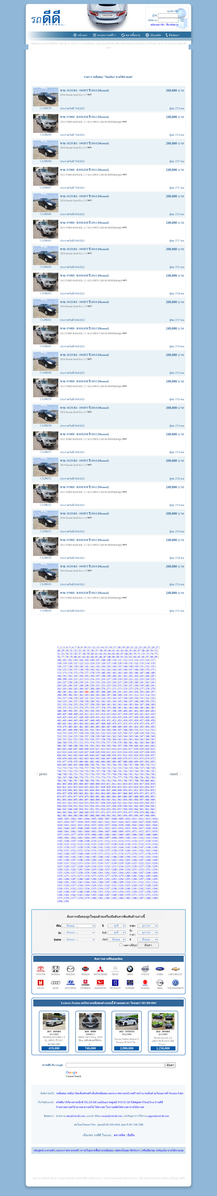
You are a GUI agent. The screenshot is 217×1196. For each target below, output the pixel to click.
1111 (101, 841)
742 (125, 771)
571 (76, 742)
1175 (128, 853)
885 (120, 796)
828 (103, 787)
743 (131, 771)
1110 (94, 841)
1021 (101, 822)
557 (98, 739)
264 (70, 688)
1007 (107, 818)
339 (87, 701)
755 (98, 774)
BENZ (115, 974)
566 (147, 739)
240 (136, 682)
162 (103, 669)
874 (59, 796)
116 (147, 660)
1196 (67, 860)
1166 (67, 853)
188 (147, 672)
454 (125, 720)
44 (126, 650)
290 (114, 691)
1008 (114, 818)
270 (103, 688)
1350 (94, 891)
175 (76, 672)
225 (153, 679)
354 (70, 704)
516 (70, 733)
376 (92, 707)
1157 (107, 850)
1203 (114, 860)
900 (103, 799)
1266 (135, 872)
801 (153, 780)
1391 (66, 901)
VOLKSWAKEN (175, 988)
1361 (67, 895)
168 (136, 669)
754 (92, 774)
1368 (114, 895)
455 (131, 720)
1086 (135, 834)
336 (70, 701)
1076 (67, 834)
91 (122, 657)
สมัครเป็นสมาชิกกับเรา (127, 1150)
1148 (148, 847)
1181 (67, 856)
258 (136, 685)
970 (92, 812)
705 (120, 764)
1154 (87, 850)
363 (120, 704)
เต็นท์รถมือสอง (100, 1093)
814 (125, 783)
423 (153, 714)
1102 (141, 837)
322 (92, 698)
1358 (148, 891)
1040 (128, 825)
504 (103, 730)
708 (136, 764)
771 (87, 777)
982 (59, 815)
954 (103, 809)
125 (98, 663)
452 (114, 720)
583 (142, 742)
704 (114, 764)
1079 (87, 834)
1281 (135, 875)
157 (76, 669)
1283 (148, 875)
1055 (128, 828)
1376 (67, 898)
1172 (107, 853)
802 (59, 783)
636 (136, 752)
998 (147, 815)
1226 (67, 866)
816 (136, 783)
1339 (121, 888)
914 (81, 802)
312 (136, 695)
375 (87, 707)
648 (103, 755)
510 (136, 730)
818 (147, 783)
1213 (80, 863)
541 (109, 736)
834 (136, 787)
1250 (128, 869)
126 (103, 663)
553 (76, 739)
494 (147, 726)
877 (76, 796)
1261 (101, 872)
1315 (60, 885)
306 (103, 695)
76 (58, 657)
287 (98, 691)
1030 (60, 825)
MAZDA (70, 974)
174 (70, 672)
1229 (87, 866)
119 (65, 663)
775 (109, 777)
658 (59, 758)
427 (76, 717)
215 (98, 679)
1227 (74, 866)
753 (87, 774)
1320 (94, 885)
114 (136, 660)
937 (109, 806)
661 (76, 758)
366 (136, 704)
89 (113, 657)
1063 (80, 831)
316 (59, 698)
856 (59, 793)
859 (76, 793)
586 (59, 745)
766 (59, 777)
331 (142, 698)
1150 (60, 850)
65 (113, 653)
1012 (141, 818)
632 (114, 752)
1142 (107, 847)
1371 (135, 895)
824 (81, 787)
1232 (107, 866)
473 (131, 723)
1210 (60, 863)
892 (59, 799)
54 (67, 653)
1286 (67, 879)
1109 (87, 841)
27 (157, 647)
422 (147, 714)
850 (125, 790)
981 (153, 812)
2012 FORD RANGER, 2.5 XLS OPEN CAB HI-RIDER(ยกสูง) (91, 122)
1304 (87, 882)
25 (149, 647)
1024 (121, 822)
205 (142, 676)
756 (103, 774)
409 (76, 714)
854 (147, 790)
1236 (135, 866)
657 (153, 755)
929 (65, 806)
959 (131, 809)
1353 (114, 891)
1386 (135, 898)
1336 (101, 888)
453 (120, 720)
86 (101, 657)
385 (142, 707)
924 (136, 802)
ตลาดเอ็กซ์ (77, 1102)
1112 (107, 841)
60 (92, 653)
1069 (121, 831)
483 (87, 726)
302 (81, 695)
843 (87, 790)
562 (125, 739)
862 (92, 793)
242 (147, 682)
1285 (60, 879)
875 (65, 796)
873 (153, 793)
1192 (141, 856)
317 (65, 698)
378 (103, 707)
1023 (114, 822)
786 (70, 780)
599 (131, 745)
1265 (128, 872)
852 (136, 790)
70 (135, 653)
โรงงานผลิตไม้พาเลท (117, 1107)
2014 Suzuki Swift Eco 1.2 (73, 94)
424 (59, 717)
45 (130, 650)
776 (114, 777)
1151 (67, 850)
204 (136, 676)
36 (92, 650)
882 (103, 796)
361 (109, 704)
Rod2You (149, 1102)
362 (114, 704)
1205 (128, 860)
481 (76, 726)
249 (87, 685)
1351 (101, 891)
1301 (67, 882)
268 (92, 688)
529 (142, 733)
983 (65, 815)
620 (147, 749)
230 (81, 682)
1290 (94, 879)
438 (136, 717)
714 (70, 768)
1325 (128, 885)
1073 (148, 831)
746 (147, 771)
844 (92, 790)
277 (142, 688)
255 (120, 685)
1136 (67, 847)
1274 (87, 875)
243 (153, 682)
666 (103, 758)
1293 (114, 879)
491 (131, 726)
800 (147, 780)
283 (76, 691)
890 (147, 796)
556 (92, 739)
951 (87, 809)
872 (147, 793)
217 (109, 679)
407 (65, 714)
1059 (155, 828)
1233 (114, 866)
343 (109, 701)
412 (92, 714)
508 (125, 730)
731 (65, 771)
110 (114, 660)
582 (136, 742)
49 (147, 650)
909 (153, 799)
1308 (114, 882)
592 (92, 745)
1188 (114, 856)
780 (136, 777)
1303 (80, 882)
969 (87, 812)
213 (87, 679)
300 (70, 695)
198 (103, 676)
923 (131, 802)
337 (76, 701)
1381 (101, 898)
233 (98, 682)
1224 (155, 863)
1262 (107, 872)
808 (92, 783)
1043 (148, 825)
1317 (74, 885)
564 (136, 739)
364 (125, 704)
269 (98, 688)
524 (114, 733)
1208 (148, 860)
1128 (114, 844)
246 (70, 685)
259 (142, 685)
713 (65, 768)
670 (125, 758)
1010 (128, 818)
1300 (60, 882)
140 (81, 666)
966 (70, 812)
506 (114, 730)
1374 (155, 895)
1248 (114, 869)
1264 (121, 872)
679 (76, 761)
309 (120, 695)
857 (65, 793)
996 (136, 815)
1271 (67, 875)
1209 (155, 860)
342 (103, 701)
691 (142, 761)
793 (109, 780)
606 (70, 749)
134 (147, 663)
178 (92, 672)
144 (103, 666)
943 (142, 806)
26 (153, 647)
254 (114, 685)
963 (153, 809)
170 (147, 669)
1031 (67, 825)
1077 (74, 834)
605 (65, 749)
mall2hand (102, 1102)
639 (153, 752)
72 (143, 653)
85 (97, 657)
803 (65, 783)
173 (65, 672)
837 (153, 787)
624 (70, 752)
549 (153, 736)
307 (109, 695)
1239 (155, 866)
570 (70, 742)
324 (103, 698)
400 (125, 710)
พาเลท (79, 1107)
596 (114, 745)
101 (65, 660)
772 (92, 777)
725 (131, 768)
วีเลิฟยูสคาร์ (137, 1102)
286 (92, 691)
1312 (141, 882)
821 (65, 787)
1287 (74, 879)
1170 (94, 853)
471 (120, 723)
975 (120, 812)
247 (76, 685)
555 (87, 739)
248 (81, 685)
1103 (148, 837)
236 (114, 682)
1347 (74, 891)
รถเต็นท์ (148, 1093)
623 (65, 752)
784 (59, 780)
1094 (87, 837)
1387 (141, 898)
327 (120, 698)
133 (142, 663)
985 (76, 815)
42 (118, 650)
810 (103, 783)
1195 (60, 860)
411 (87, 714)
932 (81, 806)
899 (98, 799)
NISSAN (85, 974)
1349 (87, 891)
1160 (128, 850)
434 (114, 717)
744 (136, 771)
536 (81, 736)
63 (105, 653)
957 (120, 809)
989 (98, 815)
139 (76, 666)
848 (114, 790)
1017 (74, 822)
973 (109, 812)
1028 (148, 822)
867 (120, 793)
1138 (80, 847)
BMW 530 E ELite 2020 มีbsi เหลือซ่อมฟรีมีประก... (90, 1040)
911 (65, 802)
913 (76, 802)
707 (131, 764)
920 (114, 802)
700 (92, 764)
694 (59, 764)
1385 (128, 898)
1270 (60, 875)
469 (109, 723)
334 (59, 701)
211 (76, 679)
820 (59, 787)
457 (142, 720)
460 (59, 723)
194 (81, 676)
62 (101, 653)
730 (59, 771)
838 (59, 790)
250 (92, 685)
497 (65, 730)
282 (70, 691)
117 (153, 660)
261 (153, 685)
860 (81, 793)
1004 (87, 818)
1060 (60, 831)
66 (118, 653)
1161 (135, 850)
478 (59, 726)
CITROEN (85, 988)
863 (98, 793)
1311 (135, 882)
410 (81, 714)
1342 (141, 888)
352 (59, 704)
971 (98, 812)
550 (59, 739)
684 (103, 761)
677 (65, 761)
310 (125, 695)
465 (87, 723)
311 (131, 695)
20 (127, 647)
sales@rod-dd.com (75, 1116)
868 (125, 793)
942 (136, 806)
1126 (101, 844)
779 (131, 777)
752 (81, 774)
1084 (121, 834)
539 (98, 736)
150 (136, 666)
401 (131, 710)
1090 (60, 837)
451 (109, 720)
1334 (87, 888)
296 (147, 691)
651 (120, 755)
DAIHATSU (100, 988)
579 (120, 742)
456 (136, 720)
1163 (148, 850)
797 (131, 780)
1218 (114, 863)
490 (125, 726)
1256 (67, 872)
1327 (141, 885)
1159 (121, 850)
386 (147, 707)
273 (120, 688)
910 (59, 802)
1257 (74, 872)
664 (92, 758)
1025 (128, 822)
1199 (87, 860)
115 (142, 660)
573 (87, 742)
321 (87, 698)
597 (120, 745)
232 (92, 682)
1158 (114, 850)
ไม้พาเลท (100, 1107)
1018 (80, 822)
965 (65, 812)
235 (109, 682)
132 (136, 663)
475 (142, 723)
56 (75, 653)
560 (114, 739)
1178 (148, 853)
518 (81, 733)
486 (103, 726)
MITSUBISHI (100, 974)
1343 (148, 888)
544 (125, 736)
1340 (128, 888)
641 (65, 755)
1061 (67, 831)
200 (114, 676)
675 (153, 758)
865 (109, 793)
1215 (94, 863)
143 (98, 666)
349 (142, 701)
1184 (87, 856)
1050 (94, 828)
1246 (101, 869)
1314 (155, 882)
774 (103, 777)
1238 (148, 866)
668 (114, 758)
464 (81, 723)
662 (81, 758)
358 (92, 704)
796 (125, 780)
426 (70, 717)
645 (87, 755)
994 (125, 815)
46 (135, 650)
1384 (121, 898)
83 (88, 657)
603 (153, 745)
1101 (135, 837)
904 (125, 799)
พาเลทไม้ (89, 1107)
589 (76, 745)
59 (88, 653)
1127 (107, 844)
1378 (80, 898)
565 (142, 739)
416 (114, 714)
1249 (121, 869)
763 (142, 774)
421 (142, 714)
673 (142, 758)
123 (87, 663)
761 (131, 774)
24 (144, 647)
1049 (87, 828)
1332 (74, 888)
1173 (114, 853)
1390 (60, 901)
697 (76, 764)
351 (153, 701)
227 (65, 682)
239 (131, 682)
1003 (80, 818)
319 (76, 698)
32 (75, 650)
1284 (155, 875)
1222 (141, 863)
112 (125, 660)
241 (142, 682)
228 (70, 682)
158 (81, 669)
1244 (87, 869)
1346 (67, 891)
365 (131, 704)
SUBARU (130, 988)
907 (142, 799)
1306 (101, 882)
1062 (74, 831)
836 (147, 787)
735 (87, 771)
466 (92, 723)
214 (92, 679)
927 (153, 802)
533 (65, 736)
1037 (107, 825)
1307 (107, 882)
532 (59, 736)
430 (92, 717)
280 (59, 691)
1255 (60, 872)
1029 (155, 822)
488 (114, 726)
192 (70, 676)
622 (59, 752)
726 (136, 768)
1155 (94, 850)
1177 (141, 853)
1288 (80, 879)
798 (136, 780)
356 (81, 704)
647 (98, 755)
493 (142, 726)
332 (147, 698)
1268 (148, 872)
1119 (155, 841)
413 (98, 714)
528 (136, 733)
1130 (128, 844)
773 (98, 777)
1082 (107, 834)
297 (153, 691)
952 (92, 809)
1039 (121, 825)
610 (92, 749)
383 (131, 707)
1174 (121, 853)
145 (109, 666)
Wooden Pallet (176, 1093)
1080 (94, 834)
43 (122, 650)
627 (87, 752)
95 (139, 657)
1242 (74, 869)
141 (87, 666)
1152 (74, 850)
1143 (114, 847)
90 (118, 657)
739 (109, 771)
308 (114, 695)
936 (103, 806)
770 (81, 777)
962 (147, 809)
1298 (148, 879)
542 (114, 736)
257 (131, 685)
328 (125, 698)
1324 (121, 885)
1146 (135, 847)
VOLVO (145, 974)
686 (114, 761)
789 (87, 780)
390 (70, 710)
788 (81, 780)
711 (153, 764)
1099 (121, 837)
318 (70, 698)
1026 (135, 822)
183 (120, 672)
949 (76, 809)
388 (59, 710)
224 (147, 679)
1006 (101, 818)
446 (81, 720)
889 (142, 796)
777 (120, 777)
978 (136, 812)
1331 (67, 888)
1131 (135, 844)
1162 (141, 850)
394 (92, 710)
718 (92, 768)
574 (92, 742)
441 (153, 717)
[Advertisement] (108, 62)
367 (142, 704)
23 (140, 647)
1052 (107, 828)
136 (59, 666)
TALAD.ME (90, 1102)
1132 (141, 844)
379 (109, 707)
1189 (121, 856)
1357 (141, 891)
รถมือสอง (61, 1093)
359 (98, 704)
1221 (135, 863)
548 (147, 736)
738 (103, 771)
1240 (60, 869)
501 (87, 730)
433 (109, 717)
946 (59, 809)
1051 (101, 828)
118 (59, 663)
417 (120, 714)
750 (70, 774)
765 (153, 774)
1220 (128, 863)
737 (98, 771)
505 (109, 730)
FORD (160, 974)
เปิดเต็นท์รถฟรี (83, 1093)
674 (147, 758)
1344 (155, 888)
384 (136, 707)
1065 (94, 831)
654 (136, 755)
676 (59, 761)
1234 (121, 866)
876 (70, 796)
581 (131, 742)
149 (131, 666)
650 (114, 755)
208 (59, 679)
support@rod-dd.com (158, 1116)
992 (114, 815)
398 (114, 710)
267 (87, 688)
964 (59, 812)
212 (81, 679)
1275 (94, 875)
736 (92, 771)
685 (109, 761)
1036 (101, 825)
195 (87, 676)
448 (92, 720)
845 (98, 790)
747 (153, 771)
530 (147, 733)
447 (87, 720)
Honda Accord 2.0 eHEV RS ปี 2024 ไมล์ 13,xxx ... (163, 1041)
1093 (80, 837)
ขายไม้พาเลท (136, 1107)
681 (87, 761)
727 (142, 768)
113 (131, 660)
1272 (74, 875)
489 (120, 726)
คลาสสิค (119, 1135)
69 (130, 653)
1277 (107, 875)
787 (76, 780)
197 (98, 676)
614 (114, 749)
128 (114, 663)
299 (65, 695)
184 (125, 672)
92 (126, 657)
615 (120, 749)
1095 (94, 837)
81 (80, 657)
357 (87, 704)
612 (103, 749)
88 (109, 657)
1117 (141, 841)
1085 (128, 834)
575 (98, 742)
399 (120, 710)
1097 (107, 837)
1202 (107, 860)
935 (98, 806)
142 (92, 666)
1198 (80, 860)
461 (65, 723)
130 (125, 663)
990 (103, 815)
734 (81, 771)
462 (70, 723)
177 (87, 672)
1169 (87, 853)
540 (103, 736)
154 (59, 669)
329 (131, 698)
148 (125, 666)
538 (92, 736)
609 (87, 749)
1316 (67, 885)
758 (114, 774)
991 (109, 815)
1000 (60, 818)
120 (70, 663)
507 (120, 730)
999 (153, 815)
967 (76, 812)
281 (65, 691)
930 (70, 806)
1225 (60, 866)
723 (120, 768)
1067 (107, 831)
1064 (87, 831)
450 (103, 720)
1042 (141, 825)
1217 (107, 863)
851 (131, 790)
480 (70, 726)
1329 (155, 885)
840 (70, 790)
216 (103, 679)
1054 (121, 828)
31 (71, 650)
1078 (80, 834)
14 (102, 647)
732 (70, 771)
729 (153, 768)
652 (125, 755)
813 (120, 783)
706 (125, 764)
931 (76, 806)
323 (98, 698)
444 (70, 720)
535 (76, 736)
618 (136, 749)
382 (125, 707)
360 (103, 704)
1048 (80, 828)
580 (125, 742)
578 (114, 742)
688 (125, 761)
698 (81, 764)
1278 (114, 875)
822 (70, 787)
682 (92, 761)
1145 (128, 847)
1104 (155, 837)
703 (109, 764)
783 (153, 777)
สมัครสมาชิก (157, 24)
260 (147, 685)
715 (76, 768)
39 (105, 650)
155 (65, 669)
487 (109, 726)
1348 (80, 891)
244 (59, 685)
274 (125, 688)
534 (70, 736)
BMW (130, 974)
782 (147, 777)
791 (98, 780)
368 (147, 704)
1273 (80, 875)
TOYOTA (41, 974)
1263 (114, 872)
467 (98, 723)
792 (103, 780)
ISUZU (40, 988)
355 (76, 704)
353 (65, 704)
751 (76, 774)
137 (65, 666)
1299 (155, 879)
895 (76, 799)
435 (120, 717)
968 (81, 812)
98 (152, 657)
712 (59, 768)
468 (103, 723)
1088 (148, 834)
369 (153, 704)
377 (98, 707)
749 (65, 774)
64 (109, 653)
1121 (67, 844)
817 (142, 783)
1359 (155, 891)
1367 (107, 895)
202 (125, 676)
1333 (80, 888)
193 (76, 676)
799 (142, 780)
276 (136, 688)
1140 (94, 847)
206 (147, 676)
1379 (87, 898)
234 (103, 682)
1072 (141, 831)
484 (92, 726)
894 (70, 799)
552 (70, 739)
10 (85, 647)
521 (98, 733)
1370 (128, 895)
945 (153, 806)
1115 (128, 841)
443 (65, 720)
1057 (141, 828)
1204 (121, 860)
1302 (74, 882)
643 (76, 755)
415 (109, 714)
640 (59, 755)
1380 (94, 898)
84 (92, 657)
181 (109, 672)
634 (125, 752)
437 (131, 717)
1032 (74, 825)
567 (153, 739)
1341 (135, 888)
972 (103, 812)
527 (131, 733)
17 (115, 647)
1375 (60, 898)
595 (109, 745)
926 (147, 802)
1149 (155, 847)
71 (139, 653)
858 (70, 793)
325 (109, 698)
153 (153, 666)
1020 (94, 822)
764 (147, 774)
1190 (128, 856)
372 (70, 707)
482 (81, 726)
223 (142, 679)
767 (65, 777)
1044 (155, 825)
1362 (74, 895)
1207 (141, 860)
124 (92, 663)
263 (65, 688)
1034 (87, 825)
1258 (80, 872)
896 (81, 799)
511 (142, 730)
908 (147, 799)
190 (59, 676)
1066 (101, 831)
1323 (114, 885)
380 (114, 707)
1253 (148, 869)
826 (92, 787)
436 (125, 717)
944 (147, 806)
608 (81, 749)
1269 (155, 872)
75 (156, 653)
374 (81, 707)
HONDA (55, 974)
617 (131, 749)
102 (70, 660)
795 (120, 780)
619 (142, 749)
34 (84, 650)
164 (114, 669)
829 (109, 787)
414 (103, 714)
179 (98, 672)
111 (120, 660)
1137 (74, 847)
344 (114, 701)
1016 (67, 822)
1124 (87, 844)
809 (98, 783)
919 (109, 802)
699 (87, 764)
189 (153, 672)
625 (76, 752)
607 (76, 749)
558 (103, 739)
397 (109, 710)
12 (94, 647)
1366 (101, 895)
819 (153, 783)
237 (120, 682)
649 (109, 755)
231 (87, 682)
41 (113, 650)
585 (153, 742)
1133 (148, 844)
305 (98, 695)
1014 (155, 818)
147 (120, 666)
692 (147, 761)
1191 (135, 856)
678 (70, 761)
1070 (128, 831)
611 (98, 749)
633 (120, 752)
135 (153, 663)
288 (103, 691)
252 (103, 685)
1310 (128, 882)
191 (65, 676)
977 (131, 812)
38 (101, 650)
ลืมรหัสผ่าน (172, 24)
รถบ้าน (140, 1093)
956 (114, 809)
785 (65, 780)
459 (153, 720)
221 (131, 679)
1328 (148, 885)
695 (65, 764)
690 (136, 761)
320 (81, 698)
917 (98, 802)
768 (70, 777)
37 (97, 650)
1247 (107, 869)
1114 (121, 841)
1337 (107, 888)
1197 (74, 860)
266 (81, 688)
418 (125, 714)
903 (120, 799)
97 (147, 657)
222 (136, 679)
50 (152, 650)
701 (98, 764)
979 (142, 812)
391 (76, 710)
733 (76, 771)
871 (142, 793)
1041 (135, 825)
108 (103, 660)
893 (65, 799)
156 (70, 669)
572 (81, 742)
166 (125, 669)
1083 (114, 834)
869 (131, 793)
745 (142, 771)
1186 (101, 856)
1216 (101, 863)
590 (81, 745)
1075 (60, 834)
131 (131, 663)
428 (81, 717)
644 (81, 755)
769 (76, 777)
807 (87, 783)
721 (109, 768)
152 (147, 666)
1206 (135, 860)
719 (98, 768)
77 (63, 657)
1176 (135, 853)
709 (142, 764)
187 (142, 672)
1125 (94, 844)
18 (119, 647)
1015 (60, 822)
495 (153, 726)
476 (147, 723)
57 (80, 653)
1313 (148, 882)
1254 (155, 869)
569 (65, 742)
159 (87, 669)
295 (142, 691)
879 (87, 796)
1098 (114, 837)
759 (120, 774)
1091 (67, 837)
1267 (141, 872)
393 (87, 710)
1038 (114, 825)
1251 (135, 869)
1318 (80, 885)
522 (103, 733)
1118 (148, 841)
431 (98, 717)
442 (59, 720)
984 (70, 815)
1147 (141, 847)
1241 (67, 869)
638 (147, 752)
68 (126, 653)
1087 (141, 834)
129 (120, 663)
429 (87, 717)
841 (76, 790)
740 (114, 771)
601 (142, 745)
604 (59, 749)
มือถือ (130, 1135)
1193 (148, 856)
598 (125, 745)
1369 (121, 895)
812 (114, 783)
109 (109, 660)
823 (76, 787)
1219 (121, 863)
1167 (74, 853)
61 (97, 653)
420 (136, 714)
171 (153, 669)
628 (92, 752)
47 (139, 650)
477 (153, 723)
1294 (121, 879)
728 (147, 768)
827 (98, 787)
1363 (80, 895)
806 (81, 783)
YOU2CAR (124, 1102)
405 (153, 710)
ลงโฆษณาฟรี (161, 1093)
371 (65, 707)
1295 (128, 879)
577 (109, 742)
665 (98, 758)
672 (136, 758)
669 (120, 758)
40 (109, 650)
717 (87, 768)
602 (147, 745)
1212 (74, 863)
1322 (107, 885)
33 (80, 650)
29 (63, 650)
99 (156, 657)
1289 (87, 879)
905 (131, 799)
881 (98, 796)
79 (71, 657)
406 (59, 714)
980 (147, 812)
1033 (80, 825)
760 (125, 774)
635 (131, 752)
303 (87, 695)
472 (125, 723)
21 (132, 647)
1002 (74, 818)
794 (114, 780)
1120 (60, 844)
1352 (107, 891)
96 (143, 657)
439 (142, 717)
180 (103, 672)
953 (98, 809)
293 (131, 691)
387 (153, 707)
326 (114, 698)
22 (136, 647)
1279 (121, 875)
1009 (121, 818)
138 (70, 666)
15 (106, 647)
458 (147, 720)
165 (120, 669)
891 (153, 796)
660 (70, 758)
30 (67, 650)
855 (153, 790)
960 (136, 809)
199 (109, 676)
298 (59, 695)
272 (114, 688)
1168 (80, 853)
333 (153, 698)
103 (76, 660)
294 (136, 691)
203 (131, 676)
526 (125, 733)
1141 (101, 847)
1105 (60, 841)
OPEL (160, 988)
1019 (87, 822)
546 (136, 736)
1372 (141, 895)
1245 (94, 869)
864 (103, 793)
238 (125, 682)
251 (98, 685)
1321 (101, 885)
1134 (155, 844)
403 (142, 710)
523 (109, 733)
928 (59, 806)
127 (109, 663)
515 (65, 733)
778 (125, 777)
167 (131, 669)
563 (131, 739)
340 (92, 701)
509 (131, 730)
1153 (80, 850)
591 (87, 745)
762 (136, 774)
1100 (128, 837)
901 (109, 799)
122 (81, 663)
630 (103, 752)
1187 (107, 856)
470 (114, 723)
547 (142, 736)
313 (142, 695)
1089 (155, 834)
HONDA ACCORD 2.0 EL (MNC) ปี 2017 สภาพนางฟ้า (54, 1040)
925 (142, 802)
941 (131, 806)
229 (76, 682)
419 (131, 714)
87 (105, 657)
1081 (101, 834)
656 (147, 755)
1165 (60, 853)
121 (76, 663)
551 (65, 739)
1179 (155, 853)
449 (98, 720)
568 (59, 742)
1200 (94, 860)
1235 (128, 866)
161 (98, 669)
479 (65, 726)
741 (120, 771)
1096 (101, 837)
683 (98, 761)
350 (147, 701)
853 (142, 790)
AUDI (55, 988)
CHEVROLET (175, 974)
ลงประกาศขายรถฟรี (67, 1150)
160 (92, 669)
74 (152, 653)
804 (70, 783)
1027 (141, 822)
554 (81, 739)
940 (125, 806)
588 (70, 745)
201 (120, 676)
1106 (67, 841)
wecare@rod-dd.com (111, 1116)
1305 (94, 882)
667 (109, 758)
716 (81, 768)
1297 (141, 879)
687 (120, 761)
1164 (155, 850)
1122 (74, 844)
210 (70, 679)
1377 (74, 898)
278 (147, 688)
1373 (148, 895)
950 (81, 809)
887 (131, 796)
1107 (74, 841)
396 (103, 710)
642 (70, 755)
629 (98, 752)
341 (98, 701)
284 (81, 691)
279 (153, 688)
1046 (67, 828)
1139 (87, 847)
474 (136, 723)
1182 (74, 856)
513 (153, 730)
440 (147, 717)
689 (131, 761)
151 (142, 666)
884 (114, 796)
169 (142, 669)
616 (125, 749)
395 (98, 710)
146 (114, 666)
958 (125, 809)
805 (76, 783)
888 (136, 796)
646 (92, 755)
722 (114, 768)
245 (65, 685)
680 (81, 761)
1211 (67, 863)
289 (109, 691)
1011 (135, 818)
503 (98, 730)
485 (98, 726)
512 (147, 730)
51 (156, 650)
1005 (94, 818)
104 (81, 660)
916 (92, 802)
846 (103, 790)
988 (92, 815)
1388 (148, 898)
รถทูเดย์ (112, 1102)
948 (70, 809)
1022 (107, 822)
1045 (60, 828)
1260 (94, 872)
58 (84, 653)
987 (87, 815)
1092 (74, 837)
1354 (121, 891)
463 (76, 723)
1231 (101, 866)
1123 (80, 844)
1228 (80, 866)
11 (89, 647)
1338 (114, 888)
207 (153, 676)
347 (131, 701)
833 (131, 787)
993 (120, 815)
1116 (135, 841)
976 (125, 812)
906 (136, 799)
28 (58, 650)
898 (92, 799)
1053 (114, 828)
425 (65, 717)
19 (123, 647)
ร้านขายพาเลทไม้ (65, 1107)
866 (114, 793)
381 (120, 707)
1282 (141, 875)
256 (125, 685)
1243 (80, 869)
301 (76, 695)
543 (120, 736)
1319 (87, 885)
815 (131, 783)
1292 (107, 879)
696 (70, 764)
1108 (80, 841)
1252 (141, 869)
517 (76, 733)
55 (71, 653)
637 (142, 752)
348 (136, 701)
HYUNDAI (70, 988)
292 (125, 691)
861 (87, 793)
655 (142, 755)
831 (120, 787)
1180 (60, 856)
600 (136, 745)
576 (103, 742)
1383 (114, 898)
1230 (94, 866)
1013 (148, 818)
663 (87, 758)
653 (131, 755)
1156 (101, 850)
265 (76, 688)
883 (109, 796)
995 (131, 815)
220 (125, 679)
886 (125, 796)
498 (70, 730)
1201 (101, 860)
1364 (87, 895)
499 (76, 730)
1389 (155, 898)
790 (92, 780)
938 (114, 806)
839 (65, 790)
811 (109, 783)
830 (114, 787)
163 (109, 669)
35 (88, 650)
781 (142, 777)
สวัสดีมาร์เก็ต (63, 1102)
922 (125, 802)
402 (136, 710)
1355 (128, 891)
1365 (94, 895)
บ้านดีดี (159, 1102)
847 (109, 790)
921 (120, 802)
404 (147, 710)
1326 (135, 885)
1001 (67, 818)
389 (65, 710)
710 (147, 764)
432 (103, 717)
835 (142, 787)
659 (65, 758)
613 (109, 749)
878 (81, 796)
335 (65, 701)
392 (81, 710)
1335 (94, 888)
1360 (60, 895)
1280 (128, 875)
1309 (121, 882)
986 (81, 815)
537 (87, 736)
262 (59, 688)
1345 (60, 891)
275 (131, 688)
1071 (135, 831)
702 (103, 764)
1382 (107, 898)
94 (135, 657)
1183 (80, 856)
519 (87, 733)
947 (65, 809)
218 (114, 679)
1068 (114, 831)
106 (92, 660)
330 (136, 698)
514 (59, 733)
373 (76, 707)
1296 (135, 879)
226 (59, 682)
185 (131, 672)
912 (70, 802)
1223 (148, 863)
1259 (87, 872)
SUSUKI (145, 988)
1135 (60, 847)
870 (136, 793)
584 (147, 742)
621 (153, 749)
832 (125, 787)
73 (147, 653)
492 (136, 726)
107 (98, 660)
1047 (74, 828)
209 (65, 679)
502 (92, 730)
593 (98, 745)
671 (131, 758)
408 (70, 714)
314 (147, 695)
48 (143, 650)
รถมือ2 (70, 1093)
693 (153, 761)
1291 (101, 879)
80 (75, 657)
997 (142, 815)
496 (59, 730)
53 (63, 653)
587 (65, 745)
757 (109, 774)
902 (114, 799)
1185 (94, 856)
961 (142, 809)
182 (114, 672)
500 (81, 730)
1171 (101, 853)
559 (109, 739)
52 (58, 653)
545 (131, 736)
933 (87, 806)
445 (76, 720)
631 (109, 752)
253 (109, 685)
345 (120, 701)
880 (92, 796)
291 (120, 691)
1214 (87, 863)
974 (114, 812)
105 (87, 660)
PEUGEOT (115, 988)
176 (81, 672)
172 (59, 672)
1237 (141, 866)
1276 (101, 875)
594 (103, 745)
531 (153, 733)
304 (92, 695)
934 (92, 806)
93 (130, 657)
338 (81, 701)
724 (125, 768)
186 (136, 672)
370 (59, 707)
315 (153, 695)
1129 (121, 844)
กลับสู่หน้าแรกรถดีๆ (44, 1150)
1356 (135, 891)
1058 (148, 828)
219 (120, 679)
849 (120, 790)
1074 (155, 831)
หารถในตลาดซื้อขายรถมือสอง (97, 1150)
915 (87, 802)
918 (103, 802)
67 (122, 653)
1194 (155, 856)
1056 (135, 828)
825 (87, 787)
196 (92, 676)
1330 (60, 888)
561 (120, 739)
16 (111, 647)
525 (120, 733)
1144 (121, 847)
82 (84, 657)
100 (59, 660)
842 (81, 790)
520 (92, 733)
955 (109, 809)
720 (103, 768)
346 (125, 701)
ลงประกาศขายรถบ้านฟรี (121, 1093)
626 (81, 752)
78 (67, 657)
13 (98, 647)
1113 (114, 841)
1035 (94, 825)
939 (120, 806)
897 (87, 799)
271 (109, 688)
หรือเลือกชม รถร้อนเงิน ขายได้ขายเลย (163, 1150)
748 (59, 774)
